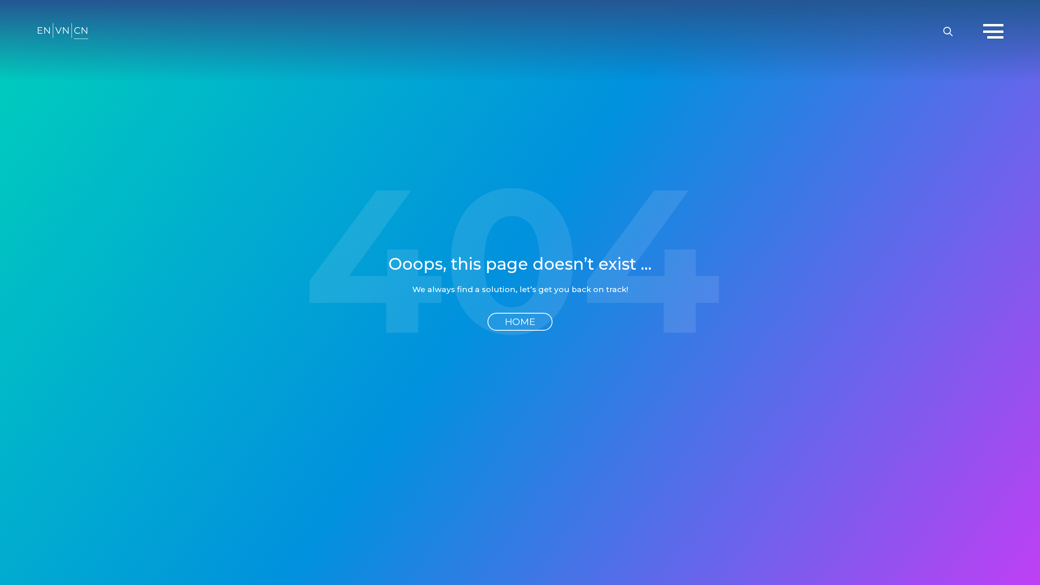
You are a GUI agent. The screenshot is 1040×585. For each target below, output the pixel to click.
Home (520, 321)
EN (44, 30)
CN (81, 30)
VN (62, 30)
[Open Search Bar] (948, 30)
